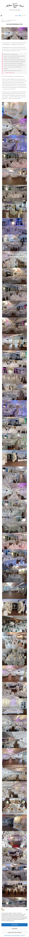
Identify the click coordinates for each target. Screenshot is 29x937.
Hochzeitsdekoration (11, 20)
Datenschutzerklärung (15, 935)
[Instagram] (17, 16)
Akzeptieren (14, 924)
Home (2, 20)
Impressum (22, 935)
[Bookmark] (27, 16)
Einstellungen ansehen (14, 932)
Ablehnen (14, 928)
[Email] (19, 16)
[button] (27, 909)
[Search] (25, 16)
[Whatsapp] (21, 16)
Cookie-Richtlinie (7, 935)
